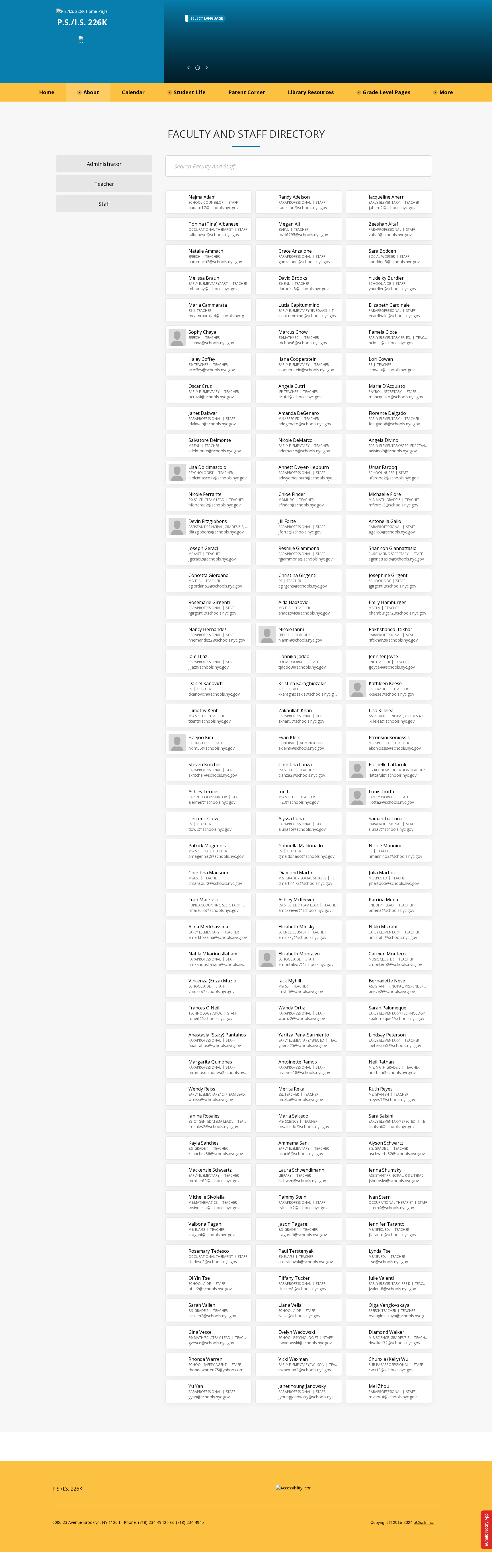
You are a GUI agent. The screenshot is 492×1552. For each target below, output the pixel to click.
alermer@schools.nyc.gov (211, 802)
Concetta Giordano (208, 575)
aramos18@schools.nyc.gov (304, 1072)
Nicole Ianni (291, 629)
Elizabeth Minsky (296, 927)
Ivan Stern (380, 1197)
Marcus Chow (293, 332)
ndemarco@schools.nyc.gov (304, 451)
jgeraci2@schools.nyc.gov (212, 559)
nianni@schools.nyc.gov (300, 640)
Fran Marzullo (203, 899)
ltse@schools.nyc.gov (388, 1261)
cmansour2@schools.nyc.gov (215, 883)
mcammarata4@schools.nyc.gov (218, 315)
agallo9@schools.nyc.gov (392, 532)
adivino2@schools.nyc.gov (393, 451)
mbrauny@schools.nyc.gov (212, 288)
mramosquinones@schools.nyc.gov (218, 1072)
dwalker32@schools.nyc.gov (394, 1342)
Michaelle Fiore (385, 494)
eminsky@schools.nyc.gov (302, 937)
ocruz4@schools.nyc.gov (211, 396)
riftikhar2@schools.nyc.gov (393, 640)
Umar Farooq (383, 467)
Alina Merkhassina (208, 927)
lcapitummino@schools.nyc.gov (307, 315)
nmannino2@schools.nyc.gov (395, 856)
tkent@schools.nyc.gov (209, 721)
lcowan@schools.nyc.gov (392, 369)
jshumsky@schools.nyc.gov (394, 1180)
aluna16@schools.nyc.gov (302, 829)
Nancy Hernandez (207, 629)
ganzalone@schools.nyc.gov (304, 261)
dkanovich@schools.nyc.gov (214, 694)
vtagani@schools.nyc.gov (211, 1234)
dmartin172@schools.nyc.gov (305, 883)
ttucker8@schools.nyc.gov (302, 1288)
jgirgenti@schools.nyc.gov (392, 586)
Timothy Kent (203, 710)
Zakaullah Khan (295, 710)
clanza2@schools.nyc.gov (301, 775)
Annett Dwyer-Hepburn (303, 467)
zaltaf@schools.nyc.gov (390, 234)
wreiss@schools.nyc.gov (210, 1099)
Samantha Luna (385, 818)
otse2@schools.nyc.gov (210, 1288)
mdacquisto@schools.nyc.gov (396, 396)
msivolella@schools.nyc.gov (213, 1207)
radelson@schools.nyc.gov (302, 207)
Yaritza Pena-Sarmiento (303, 1035)
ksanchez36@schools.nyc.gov (215, 1153)
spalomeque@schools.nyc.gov (396, 1018)
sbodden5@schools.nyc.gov (394, 261)
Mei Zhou (379, 1386)
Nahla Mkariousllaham (212, 954)
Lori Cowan (381, 359)
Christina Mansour (208, 872)
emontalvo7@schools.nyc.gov (305, 964)
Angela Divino (383, 440)
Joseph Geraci (203, 548)
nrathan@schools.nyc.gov (392, 1072)
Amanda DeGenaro (298, 413)
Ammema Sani (293, 1143)
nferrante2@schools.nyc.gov (214, 505)
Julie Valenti (381, 1278)
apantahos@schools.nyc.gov (214, 1045)
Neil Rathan (381, 1062)
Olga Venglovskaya (389, 1305)
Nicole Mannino (386, 845)
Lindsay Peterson (387, 1035)
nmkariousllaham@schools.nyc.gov (218, 964)
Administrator (104, 163)
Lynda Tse (380, 1251)
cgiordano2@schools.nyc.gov (215, 586)
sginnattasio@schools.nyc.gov (396, 559)
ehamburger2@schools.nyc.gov (397, 613)
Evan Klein (289, 737)
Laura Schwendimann (301, 1170)
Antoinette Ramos (297, 1062)
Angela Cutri (291, 386)
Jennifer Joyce (383, 656)
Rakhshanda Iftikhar (390, 629)
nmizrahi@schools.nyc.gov (393, 937)
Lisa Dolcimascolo (207, 467)
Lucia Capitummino (298, 305)
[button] (188, 67)
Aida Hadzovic (293, 602)
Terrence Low (203, 818)
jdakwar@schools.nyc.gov (212, 423)
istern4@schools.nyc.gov (391, 1207)
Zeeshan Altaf (383, 224)
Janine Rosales (204, 1116)
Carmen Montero (387, 954)
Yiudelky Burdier (386, 278)
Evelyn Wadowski (296, 1332)
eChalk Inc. (424, 1522)
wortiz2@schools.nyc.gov (301, 1018)
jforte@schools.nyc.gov (299, 532)
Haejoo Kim (200, 737)
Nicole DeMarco (295, 440)
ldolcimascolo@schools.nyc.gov (217, 478)
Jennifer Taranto (387, 1224)
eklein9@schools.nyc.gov (301, 748)
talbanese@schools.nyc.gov (213, 234)
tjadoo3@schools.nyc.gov (302, 667)
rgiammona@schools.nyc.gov (305, 559)
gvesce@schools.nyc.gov (211, 1342)
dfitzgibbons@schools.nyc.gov (216, 532)
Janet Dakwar (202, 413)
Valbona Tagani (205, 1224)
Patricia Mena (383, 899)
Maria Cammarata (207, 305)
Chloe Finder (291, 494)
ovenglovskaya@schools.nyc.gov (398, 1315)
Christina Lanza (295, 764)
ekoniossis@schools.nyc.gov (395, 748)
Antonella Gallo (385, 521)
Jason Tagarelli (294, 1224)
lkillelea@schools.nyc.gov (392, 721)
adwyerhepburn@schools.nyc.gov (308, 478)
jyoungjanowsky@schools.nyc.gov (308, 1397)
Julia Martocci (383, 872)
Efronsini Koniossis (389, 737)
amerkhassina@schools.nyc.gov (217, 937)
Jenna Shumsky (385, 1170)
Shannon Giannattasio (393, 548)
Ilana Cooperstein (297, 359)
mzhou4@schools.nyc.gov (393, 1397)
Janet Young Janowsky (302, 1386)
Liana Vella (290, 1305)
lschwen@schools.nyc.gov (302, 1180)
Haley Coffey (201, 359)
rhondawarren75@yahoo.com (215, 1369)
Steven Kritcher (204, 764)
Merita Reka (291, 1089)
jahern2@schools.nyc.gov (392, 207)
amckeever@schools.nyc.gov (304, 910)
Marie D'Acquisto (387, 386)
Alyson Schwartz (386, 1143)
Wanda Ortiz (291, 1008)
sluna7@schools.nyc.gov (391, 829)
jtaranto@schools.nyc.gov (392, 1234)
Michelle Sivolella (206, 1197)
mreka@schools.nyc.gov (300, 1099)
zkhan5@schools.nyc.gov (301, 721)
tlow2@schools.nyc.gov (209, 829)
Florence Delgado (387, 413)
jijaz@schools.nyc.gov (208, 667)
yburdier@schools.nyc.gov (392, 288)
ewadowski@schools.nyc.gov (305, 1342)
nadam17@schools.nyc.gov (213, 207)
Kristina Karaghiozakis (302, 683)
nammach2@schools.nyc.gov (215, 261)
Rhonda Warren (205, 1359)
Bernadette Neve (387, 981)
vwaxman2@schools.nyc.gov (304, 1369)
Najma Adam (202, 197)
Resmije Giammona (298, 548)
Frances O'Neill (204, 1008)
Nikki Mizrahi (383, 927)
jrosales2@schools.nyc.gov (213, 1126)
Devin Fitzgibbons (207, 521)
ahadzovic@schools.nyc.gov (304, 613)
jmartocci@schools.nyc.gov (394, 883)
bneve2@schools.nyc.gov (392, 991)
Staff (104, 203)
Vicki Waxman (293, 1359)
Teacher (104, 183)
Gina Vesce (200, 1332)
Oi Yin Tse (199, 1278)
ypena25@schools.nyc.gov (302, 1045)
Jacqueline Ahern (387, 197)
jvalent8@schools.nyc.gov (392, 1288)
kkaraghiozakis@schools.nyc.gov (308, 694)
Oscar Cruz (200, 386)
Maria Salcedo (293, 1116)
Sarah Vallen (201, 1305)
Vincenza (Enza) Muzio (212, 981)
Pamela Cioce (383, 332)
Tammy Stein (292, 1197)
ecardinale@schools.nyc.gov (394, 315)
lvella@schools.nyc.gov (299, 1315)
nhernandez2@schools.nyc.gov (216, 640)
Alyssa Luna (291, 818)
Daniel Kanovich (205, 683)
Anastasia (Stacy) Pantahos (217, 1035)
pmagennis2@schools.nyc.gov (216, 856)
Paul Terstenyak (295, 1251)
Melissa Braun (203, 278)
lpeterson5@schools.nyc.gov (395, 1045)
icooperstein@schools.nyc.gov (306, 369)
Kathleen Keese (385, 683)
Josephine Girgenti (389, 575)
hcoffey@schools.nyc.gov (211, 369)
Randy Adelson (294, 197)
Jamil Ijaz (197, 656)
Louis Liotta (381, 791)
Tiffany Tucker (294, 1278)
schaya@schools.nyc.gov (211, 342)
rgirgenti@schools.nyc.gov (212, 613)
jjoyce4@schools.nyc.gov (392, 667)
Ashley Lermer (203, 791)
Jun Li (284, 791)
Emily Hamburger (387, 602)
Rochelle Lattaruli (387, 764)
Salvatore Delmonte (209, 440)
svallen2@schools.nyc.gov (212, 1315)
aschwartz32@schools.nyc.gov (397, 1153)
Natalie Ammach (205, 251)
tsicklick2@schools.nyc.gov (302, 1207)
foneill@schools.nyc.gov (210, 1018)
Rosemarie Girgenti (209, 602)
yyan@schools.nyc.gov (209, 1397)
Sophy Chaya (202, 332)
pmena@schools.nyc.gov (391, 910)
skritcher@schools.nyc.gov (212, 775)
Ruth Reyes (381, 1089)
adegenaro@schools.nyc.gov (304, 423)
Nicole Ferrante (205, 494)
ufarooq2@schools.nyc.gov (394, 478)
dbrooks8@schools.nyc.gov (303, 288)
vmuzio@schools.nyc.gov (211, 991)
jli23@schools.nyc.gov (298, 802)
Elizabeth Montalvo (299, 954)
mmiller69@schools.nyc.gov (213, 1180)
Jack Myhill (289, 981)
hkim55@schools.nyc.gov (211, 748)
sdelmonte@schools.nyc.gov (214, 451)
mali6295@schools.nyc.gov (303, 234)
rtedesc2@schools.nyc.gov (212, 1261)
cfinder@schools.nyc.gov (301, 505)
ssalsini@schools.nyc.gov (392, 1126)
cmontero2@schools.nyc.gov (395, 964)
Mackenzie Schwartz (210, 1170)
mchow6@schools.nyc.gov (302, 342)
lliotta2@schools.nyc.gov (391, 802)
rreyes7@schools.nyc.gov (392, 1099)
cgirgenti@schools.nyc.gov (302, 586)
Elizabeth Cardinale (389, 305)
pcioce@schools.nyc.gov (391, 342)
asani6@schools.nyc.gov (300, 1153)
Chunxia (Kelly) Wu (388, 1359)
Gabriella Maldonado (300, 845)
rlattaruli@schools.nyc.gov (393, 775)
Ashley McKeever (296, 899)
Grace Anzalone (295, 251)
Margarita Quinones (210, 1062)
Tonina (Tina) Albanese (213, 224)
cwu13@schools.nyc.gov (391, 1369)
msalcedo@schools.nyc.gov (303, 1126)
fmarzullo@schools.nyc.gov (213, 910)
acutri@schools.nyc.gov (299, 396)
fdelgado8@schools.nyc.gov (394, 423)
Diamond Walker (386, 1332)
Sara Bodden (382, 251)
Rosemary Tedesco (208, 1251)
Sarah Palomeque (387, 1008)
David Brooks (292, 278)
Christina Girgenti (297, 575)
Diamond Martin (295, 872)
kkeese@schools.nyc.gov (391, 694)
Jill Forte (287, 521)
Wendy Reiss (201, 1089)
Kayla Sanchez (203, 1143)
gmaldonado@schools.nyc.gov (306, 856)
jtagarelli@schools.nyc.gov (302, 1234)
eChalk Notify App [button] (486, 1529)
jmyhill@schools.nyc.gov (300, 991)
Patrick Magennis (207, 845)
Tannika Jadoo (293, 656)
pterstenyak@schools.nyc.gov (305, 1261)
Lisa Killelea (381, 710)
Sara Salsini (381, 1116)
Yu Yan (195, 1386)
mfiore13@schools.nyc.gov (393, 505)
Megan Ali (289, 224)
